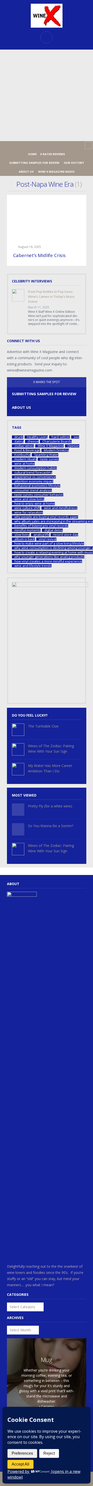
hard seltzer (61, 437)
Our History (74, 163)
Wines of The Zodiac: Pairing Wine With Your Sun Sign (51, 748)
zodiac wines (24, 445)
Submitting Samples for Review (34, 163)
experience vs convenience (35, 477)
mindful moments (27, 530)
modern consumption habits (35, 468)
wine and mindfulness (60, 508)
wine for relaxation (28, 512)
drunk (18, 437)
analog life (41, 534)
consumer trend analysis (33, 490)
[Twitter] (55, 145)
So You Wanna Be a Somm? (50, 825)
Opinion (73, 445)
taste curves (49, 459)
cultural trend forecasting (33, 472)
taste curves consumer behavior (38, 494)
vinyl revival (48, 539)
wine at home (24, 463)
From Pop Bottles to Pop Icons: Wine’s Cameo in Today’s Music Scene (51, 296)
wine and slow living (29, 499)
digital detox (53, 530)
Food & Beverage (27, 450)
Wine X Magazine (51, 445)
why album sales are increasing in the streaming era (53, 521)
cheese (33, 441)
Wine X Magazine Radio (56, 171)
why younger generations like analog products (49, 556)
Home (32, 154)
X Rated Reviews (52, 154)
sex (76, 437)
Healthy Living (37, 437)
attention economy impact (33, 481)
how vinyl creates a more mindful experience (48, 561)
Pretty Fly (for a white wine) (50, 806)
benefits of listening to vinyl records (41, 525)
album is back (24, 539)
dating (19, 441)
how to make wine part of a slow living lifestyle (49, 543)
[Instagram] (47, 145)
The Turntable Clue (43, 726)
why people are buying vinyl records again (46, 517)
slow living (22, 534)
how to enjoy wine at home (34, 503)
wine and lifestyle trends (33, 565)
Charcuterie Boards (57, 441)
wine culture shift (27, 508)
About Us (26, 171)
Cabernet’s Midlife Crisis (39, 255)
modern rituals (25, 459)
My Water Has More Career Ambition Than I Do (50, 768)
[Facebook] (39, 145)
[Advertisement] (46, 95)
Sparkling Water (46, 454)
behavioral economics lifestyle (37, 485)
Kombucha (22, 454)
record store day (65, 534)
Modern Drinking (56, 450)
